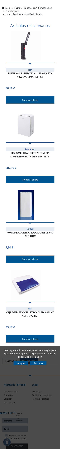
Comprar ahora (30, 99)
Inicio (7, 8)
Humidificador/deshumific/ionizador (24, 14)
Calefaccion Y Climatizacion (38, 8)
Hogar (17, 8)
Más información (33, 356)
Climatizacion (12, 11)
